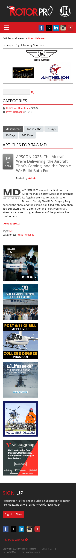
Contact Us (47, 548)
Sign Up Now (13, 514)
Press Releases (15, 111)
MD (11, 231)
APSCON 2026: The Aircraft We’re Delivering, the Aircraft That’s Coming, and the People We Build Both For (43, 163)
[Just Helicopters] (38, 11)
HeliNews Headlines (18, 108)
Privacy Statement (31, 551)
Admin (32, 178)
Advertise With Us (14, 539)
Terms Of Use (9, 551)
